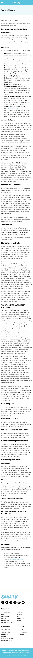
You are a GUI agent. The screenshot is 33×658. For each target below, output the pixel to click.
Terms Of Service (11, 655)
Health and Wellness (6, 622)
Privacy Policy (22, 655)
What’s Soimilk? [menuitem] (5, 630)
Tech (18, 616)
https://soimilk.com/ (13, 108)
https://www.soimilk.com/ (16, 559)
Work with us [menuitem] (4, 634)
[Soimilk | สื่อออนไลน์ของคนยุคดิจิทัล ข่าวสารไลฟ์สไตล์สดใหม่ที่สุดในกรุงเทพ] (16, 2)
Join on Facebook (22, 630)
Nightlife (19, 612)
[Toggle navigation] (2, 2)
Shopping (19, 614)
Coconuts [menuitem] (3, 636)
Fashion (3, 618)
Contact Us (21, 634)
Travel (19, 620)
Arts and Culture (5, 612)
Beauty (3, 614)
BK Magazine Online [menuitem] (6, 640)
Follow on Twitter (22, 632)
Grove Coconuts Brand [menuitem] (7, 638)
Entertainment (5, 616)
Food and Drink (5, 620)
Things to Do (20, 618)
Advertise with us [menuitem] (5, 632)
